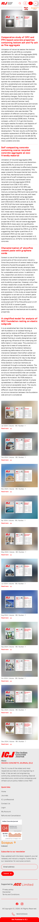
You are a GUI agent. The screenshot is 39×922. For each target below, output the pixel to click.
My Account (6, 812)
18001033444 (21, 914)
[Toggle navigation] (36, 3)
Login (3, 808)
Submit (6, 873)
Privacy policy (7, 890)
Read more (5, 428)
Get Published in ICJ (19, 919)
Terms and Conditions (10, 894)
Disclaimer (6, 892)
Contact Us (5, 804)
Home (3, 792)
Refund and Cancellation (11, 816)
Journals (4, 796)
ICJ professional (7, 800)
